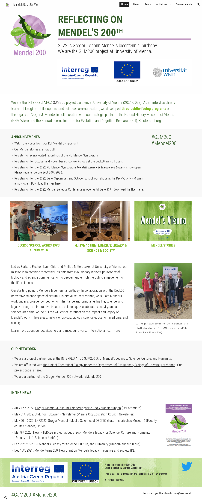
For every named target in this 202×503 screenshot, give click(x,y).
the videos (29, 143)
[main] (124, 34)
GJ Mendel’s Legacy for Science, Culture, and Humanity (71, 444)
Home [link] (124, 4)
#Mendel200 (92, 377)
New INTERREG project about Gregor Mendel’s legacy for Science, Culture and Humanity (91, 432)
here (58, 183)
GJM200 (59, 102)
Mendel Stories (29, 149)
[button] (198, 4)
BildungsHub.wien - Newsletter (55, 414)
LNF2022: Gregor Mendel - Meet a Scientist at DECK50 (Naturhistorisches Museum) (90, 421)
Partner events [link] (183, 4)
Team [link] (148, 4)
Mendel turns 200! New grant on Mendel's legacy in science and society (82, 450)
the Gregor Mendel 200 (56, 377)
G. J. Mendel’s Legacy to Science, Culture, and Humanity (133, 358)
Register (19, 155)
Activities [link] (161, 4)
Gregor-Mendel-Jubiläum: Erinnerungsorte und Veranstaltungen (78, 408)
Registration (22, 161)
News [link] (136, 4)
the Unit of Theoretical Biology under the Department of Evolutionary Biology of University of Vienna (109, 365)
